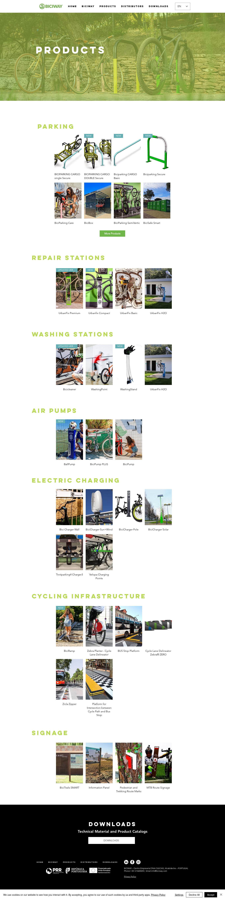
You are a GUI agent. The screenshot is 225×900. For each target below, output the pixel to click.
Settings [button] (179, 894)
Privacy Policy (158, 894)
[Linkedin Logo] (126, 862)
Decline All (194, 894)
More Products (112, 233)
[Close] (221, 894)
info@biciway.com (159, 871)
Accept (210, 894)
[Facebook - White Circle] (132, 862)
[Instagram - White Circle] (138, 862)
